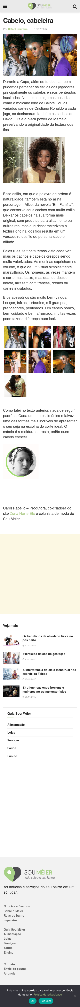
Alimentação (16, 724)
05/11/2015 (30, 696)
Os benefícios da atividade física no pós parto (48, 638)
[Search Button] (75, 6)
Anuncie (9, 973)
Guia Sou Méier (14, 929)
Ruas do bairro (14, 915)
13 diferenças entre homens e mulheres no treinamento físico (44, 689)
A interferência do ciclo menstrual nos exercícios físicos (49, 672)
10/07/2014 (40, 29)
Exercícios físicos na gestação (44, 654)
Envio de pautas (15, 969)
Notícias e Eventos (17, 906)
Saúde (11, 748)
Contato (9, 964)
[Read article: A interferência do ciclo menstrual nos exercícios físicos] (11, 674)
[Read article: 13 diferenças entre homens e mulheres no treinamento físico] (11, 691)
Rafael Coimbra (17, 29)
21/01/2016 (30, 659)
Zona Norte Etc (22, 513)
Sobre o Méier (13, 911)
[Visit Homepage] (39, 6)
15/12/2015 (30, 679)
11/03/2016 (30, 645)
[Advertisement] (40, 574)
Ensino (12, 756)
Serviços (13, 740)
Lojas (11, 732)
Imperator (10, 920)
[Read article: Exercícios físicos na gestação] (11, 658)
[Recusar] (75, 996)
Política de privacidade (47, 994)
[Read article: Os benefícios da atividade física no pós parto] (11, 640)
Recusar (46, 1000)
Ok (32, 1000)
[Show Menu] (5, 6)
